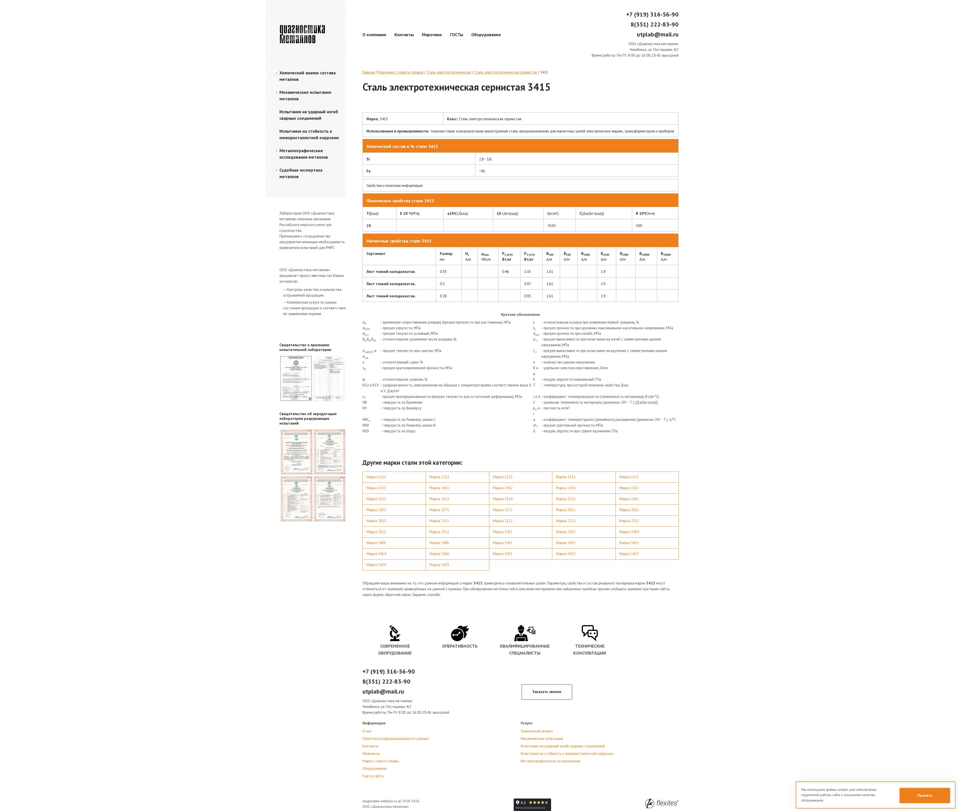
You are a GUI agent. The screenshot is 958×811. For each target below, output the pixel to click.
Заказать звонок (546, 691)
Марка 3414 (376, 553)
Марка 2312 (439, 531)
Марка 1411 (439, 487)
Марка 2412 (566, 531)
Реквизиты (371, 753)
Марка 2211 (566, 520)
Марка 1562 (376, 509)
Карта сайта (372, 776)
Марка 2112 (502, 520)
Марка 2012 (629, 509)
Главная (368, 72)
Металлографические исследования (550, 761)
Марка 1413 (566, 487)
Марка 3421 (502, 553)
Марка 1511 (629, 487)
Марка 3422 (566, 553)
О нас (367, 731)
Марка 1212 (439, 476)
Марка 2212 (629, 520)
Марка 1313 (376, 487)
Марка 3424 (376, 564)
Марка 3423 (629, 553)
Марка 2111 (439, 520)
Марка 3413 (629, 542)
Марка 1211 (376, 476)
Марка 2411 (502, 531)
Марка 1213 (502, 476)
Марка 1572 (502, 509)
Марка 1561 (629, 498)
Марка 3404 (629, 531)
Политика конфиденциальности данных (395, 738)
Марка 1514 (502, 498)
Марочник (432, 34)
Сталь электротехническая (449, 72)
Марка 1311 (566, 476)
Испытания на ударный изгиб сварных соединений (563, 746)
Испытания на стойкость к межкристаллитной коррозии (567, 753)
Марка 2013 (376, 520)
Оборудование (486, 34)
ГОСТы (456, 34)
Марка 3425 (439, 564)
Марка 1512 (376, 498)
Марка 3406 (439, 542)
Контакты (404, 34)
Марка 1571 (439, 509)
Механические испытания (542, 738)
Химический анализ (537, 731)
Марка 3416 (439, 553)
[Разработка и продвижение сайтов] (662, 804)
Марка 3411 (502, 542)
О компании (374, 34)
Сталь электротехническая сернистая (505, 72)
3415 (544, 72)
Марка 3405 (376, 542)
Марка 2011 (566, 509)
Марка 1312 (629, 476)
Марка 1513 (439, 498)
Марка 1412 (502, 487)
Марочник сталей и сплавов (400, 72)
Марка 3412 (566, 542)
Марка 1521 (566, 498)
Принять (924, 795)
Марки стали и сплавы (380, 761)
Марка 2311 (376, 531)
